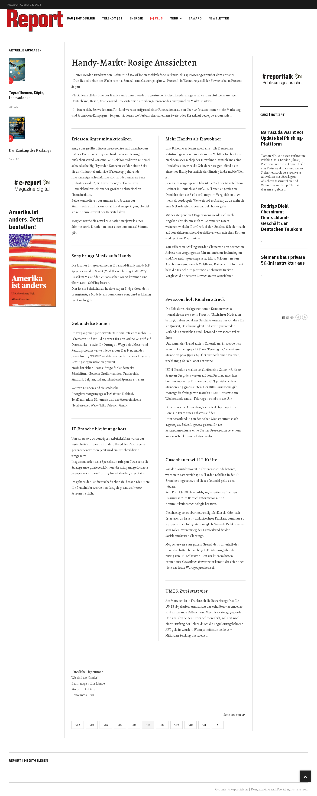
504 (106, 725)
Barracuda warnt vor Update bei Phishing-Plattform (282, 138)
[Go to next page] (218, 725)
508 (162, 725)
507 (148, 725)
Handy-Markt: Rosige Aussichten (134, 62)
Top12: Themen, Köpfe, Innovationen (26, 95)
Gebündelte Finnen (90, 323)
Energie (136, 18)
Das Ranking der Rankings (30, 150)
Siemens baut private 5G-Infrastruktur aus (283, 260)
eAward (195, 18)
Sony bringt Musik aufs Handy (101, 256)
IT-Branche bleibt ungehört (98, 429)
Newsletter (219, 18)
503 (92, 725)
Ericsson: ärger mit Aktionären (101, 139)
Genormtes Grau (82, 695)
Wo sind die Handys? (84, 677)
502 (77, 725)
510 (190, 725)
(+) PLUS (156, 18)
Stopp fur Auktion (83, 689)
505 (120, 725)
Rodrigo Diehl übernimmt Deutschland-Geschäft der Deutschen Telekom (281, 217)
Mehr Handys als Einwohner (193, 139)
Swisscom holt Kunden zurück (195, 299)
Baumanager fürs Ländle (88, 683)
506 (134, 725)
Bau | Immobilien (81, 18)
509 (176, 725)
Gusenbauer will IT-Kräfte (191, 460)
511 (204, 725)
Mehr (174, 18)
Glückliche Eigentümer (87, 672)
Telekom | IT (112, 18)
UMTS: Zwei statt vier (186, 591)
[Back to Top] (305, 776)
